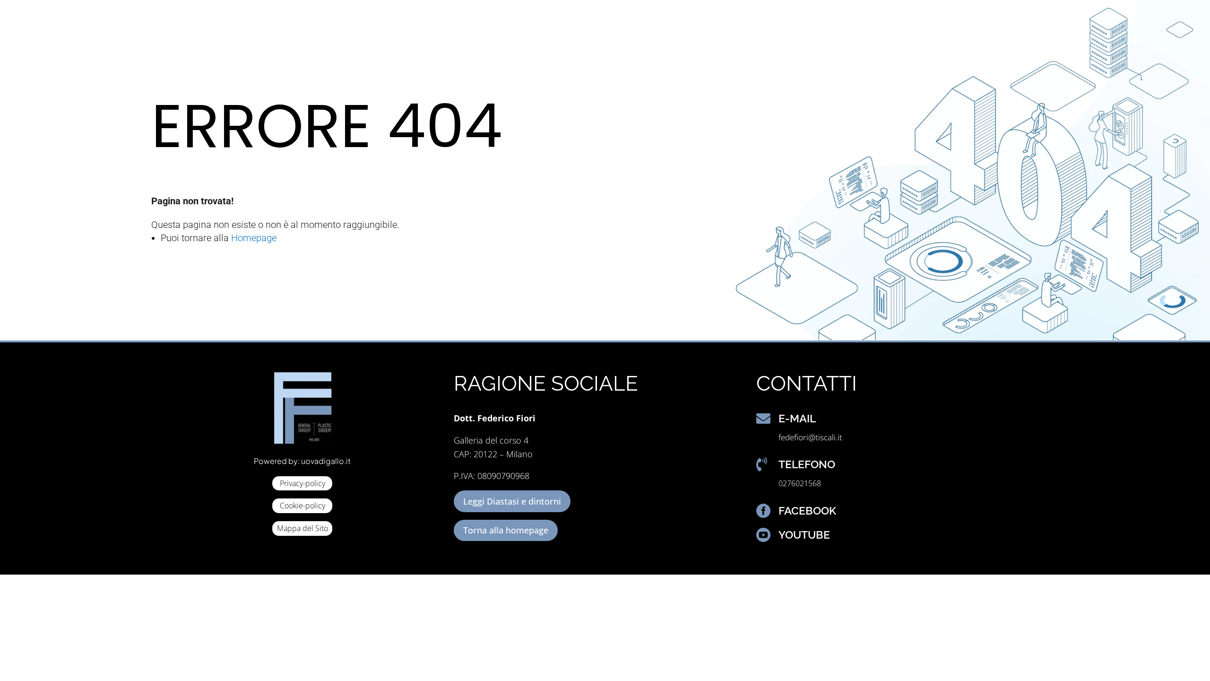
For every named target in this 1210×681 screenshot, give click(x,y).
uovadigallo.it (326, 461)
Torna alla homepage (505, 530)
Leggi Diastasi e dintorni (512, 501)
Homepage (254, 238)
